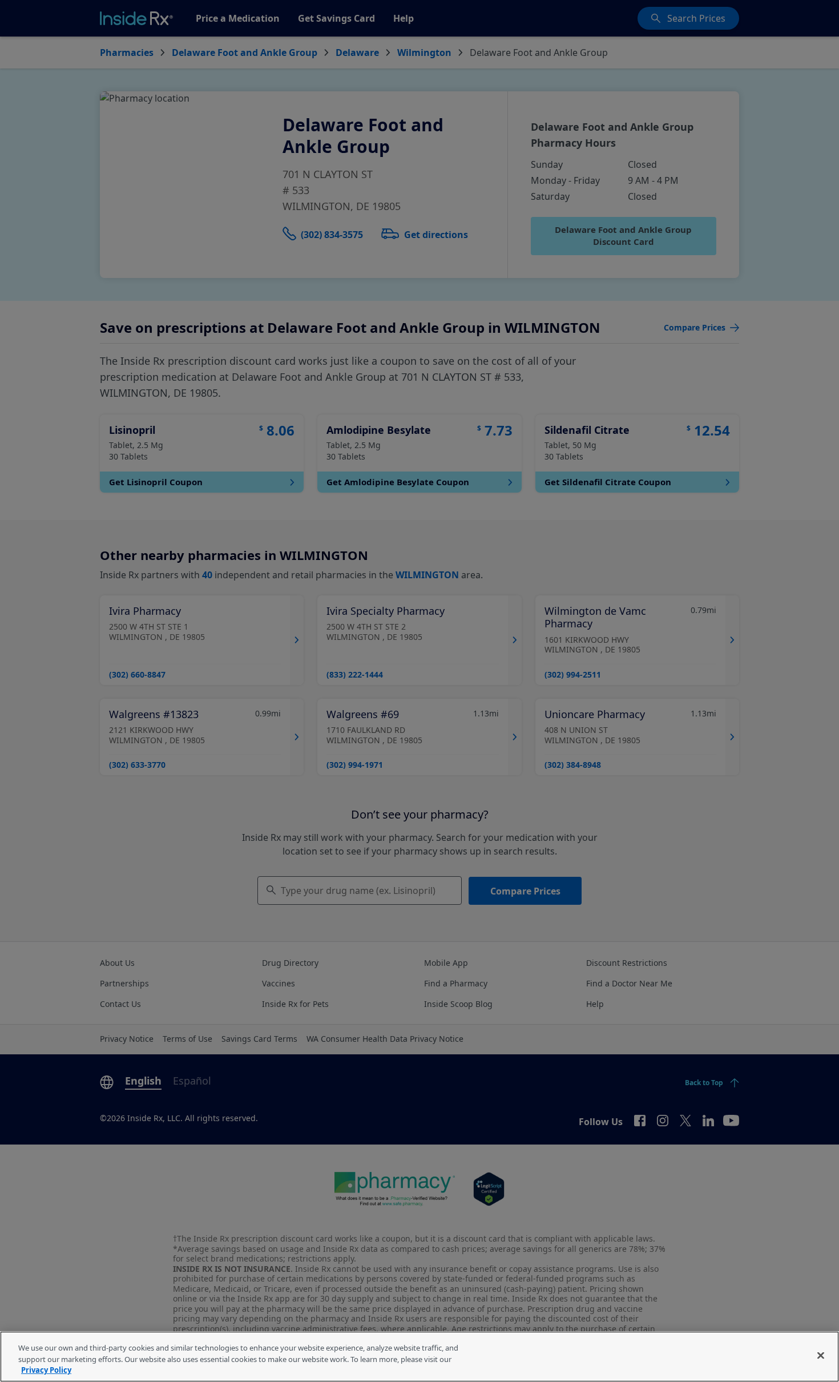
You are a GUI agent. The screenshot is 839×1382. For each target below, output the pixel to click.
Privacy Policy (46, 1370)
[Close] (820, 1355)
